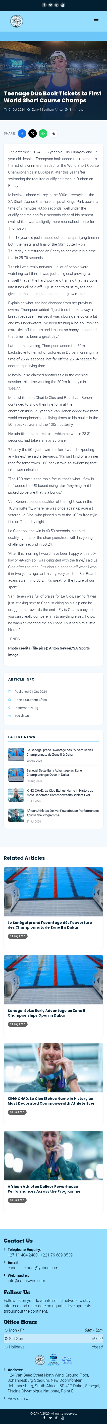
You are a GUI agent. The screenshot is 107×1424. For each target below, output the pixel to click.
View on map (19, 1398)
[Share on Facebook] (22, 133)
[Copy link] (53, 133)
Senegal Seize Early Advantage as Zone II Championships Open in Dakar (56, 772)
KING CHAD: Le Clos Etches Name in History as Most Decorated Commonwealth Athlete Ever (60, 792)
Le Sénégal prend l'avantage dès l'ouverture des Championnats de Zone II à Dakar (60, 752)
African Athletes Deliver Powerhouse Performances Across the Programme (63, 813)
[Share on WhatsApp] (43, 133)
